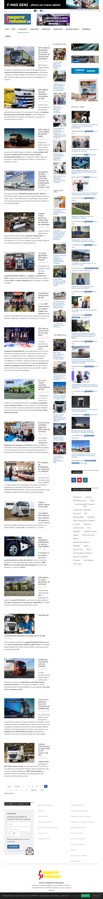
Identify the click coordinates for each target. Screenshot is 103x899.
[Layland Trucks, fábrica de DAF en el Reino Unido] (19, 222)
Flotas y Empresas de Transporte (84, 521)
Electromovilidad (78, 517)
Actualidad (22, 29)
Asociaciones (77, 497)
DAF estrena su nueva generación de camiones (44, 580)
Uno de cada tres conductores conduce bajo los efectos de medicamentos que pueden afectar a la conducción (59, 133)
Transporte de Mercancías (14, 701)
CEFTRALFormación (79, 501)
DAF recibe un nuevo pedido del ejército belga (44, 132)
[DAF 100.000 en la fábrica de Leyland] (19, 753)
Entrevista (88, 291)
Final (42, 790)
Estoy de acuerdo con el (18, 840)
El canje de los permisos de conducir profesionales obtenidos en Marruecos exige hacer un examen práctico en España (84, 335)
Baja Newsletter (76, 861)
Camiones (88, 497)
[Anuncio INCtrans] (68, 20)
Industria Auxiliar (72, 29)
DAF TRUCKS (10, 49)
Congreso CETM (43, 839)
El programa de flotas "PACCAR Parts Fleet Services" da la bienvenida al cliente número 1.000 (43, 179)
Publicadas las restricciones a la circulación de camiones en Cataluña (83, 240)
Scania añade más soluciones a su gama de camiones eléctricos (85, 410)
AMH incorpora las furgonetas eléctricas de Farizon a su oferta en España (59, 179)
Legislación (34, 29)
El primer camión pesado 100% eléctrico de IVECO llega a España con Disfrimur (59, 418)
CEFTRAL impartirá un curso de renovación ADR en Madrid (59, 212)
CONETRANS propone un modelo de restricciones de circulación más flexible (59, 282)
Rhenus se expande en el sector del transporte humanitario (57, 109)
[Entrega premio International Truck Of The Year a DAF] (19, 337)
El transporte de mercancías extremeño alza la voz (84, 310)
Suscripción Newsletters (78, 828)
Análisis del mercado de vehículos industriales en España (82, 217)
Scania (88, 549)
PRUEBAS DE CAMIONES (91, 268)
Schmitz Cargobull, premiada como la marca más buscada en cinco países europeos (83, 455)
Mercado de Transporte (45, 805)
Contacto (29, 11)
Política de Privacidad (77, 844)
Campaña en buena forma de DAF (43, 295)
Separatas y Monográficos (79, 811)
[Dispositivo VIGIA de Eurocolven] (19, 546)
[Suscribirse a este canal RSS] (49, 45)
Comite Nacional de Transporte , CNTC (85, 505)
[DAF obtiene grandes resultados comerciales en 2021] (19, 98)
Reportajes (46, 29)
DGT (85, 513)
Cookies (73, 850)
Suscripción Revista (77, 833)
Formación (76, 524)
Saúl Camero (93, 177)
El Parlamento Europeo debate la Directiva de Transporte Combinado (83, 431)
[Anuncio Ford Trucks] (51, 4)
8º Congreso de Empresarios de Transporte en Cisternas (43, 466)
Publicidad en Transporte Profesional (82, 822)
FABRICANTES (10, 661)
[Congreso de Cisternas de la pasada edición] (19, 471)
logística (76, 535)
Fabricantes (58, 29)
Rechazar (96, 896)
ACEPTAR (85, 896)
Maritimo (76, 539)
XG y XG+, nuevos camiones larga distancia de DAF (44, 384)
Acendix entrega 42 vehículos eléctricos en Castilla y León (59, 397)
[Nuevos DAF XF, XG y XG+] (19, 586)
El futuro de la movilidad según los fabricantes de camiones (44, 427)
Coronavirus (77, 513)
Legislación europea (90, 531)
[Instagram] (85, 480)
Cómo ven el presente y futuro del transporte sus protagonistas (44, 704)
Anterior (17, 786)
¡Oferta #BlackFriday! (77, 805)
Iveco (89, 528)
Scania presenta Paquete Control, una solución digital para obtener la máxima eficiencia (84, 172)
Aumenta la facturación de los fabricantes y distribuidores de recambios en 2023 (85, 193)
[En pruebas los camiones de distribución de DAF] (19, 56)
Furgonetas (87, 524)
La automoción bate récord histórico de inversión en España (58, 65)
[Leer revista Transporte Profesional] (85, 90)
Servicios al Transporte (80, 557)
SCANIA (87, 177)
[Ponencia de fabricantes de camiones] (19, 431)
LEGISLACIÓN (88, 131)
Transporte (76, 560)
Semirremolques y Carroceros (82, 553)
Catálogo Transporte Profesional (81, 816)
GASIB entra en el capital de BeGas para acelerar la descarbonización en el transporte (59, 87)
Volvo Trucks (77, 564)
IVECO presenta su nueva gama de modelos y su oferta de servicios (59, 377)
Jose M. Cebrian (85, 317)
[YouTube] (79, 480)
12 (26, 790)
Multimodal (86, 29)
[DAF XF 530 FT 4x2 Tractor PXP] (19, 511)
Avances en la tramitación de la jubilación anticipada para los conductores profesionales (85, 126)
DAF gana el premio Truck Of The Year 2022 (43, 331)
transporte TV (42, 833)
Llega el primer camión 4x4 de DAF (44, 504)
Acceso (24, 11)
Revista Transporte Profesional (48, 828)
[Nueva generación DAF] (19, 262)
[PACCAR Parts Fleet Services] (19, 181)
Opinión (7, 36)
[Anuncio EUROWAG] (85, 59)
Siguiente (34, 790)
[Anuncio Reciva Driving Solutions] (85, 47)
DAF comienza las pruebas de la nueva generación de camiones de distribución (44, 53)
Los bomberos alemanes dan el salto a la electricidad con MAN (58, 459)
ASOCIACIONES (89, 198)
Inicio (7, 29)
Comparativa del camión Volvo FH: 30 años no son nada (84, 264)
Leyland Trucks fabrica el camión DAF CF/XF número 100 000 (44, 749)
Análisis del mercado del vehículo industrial (43, 662)
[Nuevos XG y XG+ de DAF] (19, 389)
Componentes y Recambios (14, 539)
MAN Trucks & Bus (88, 535)
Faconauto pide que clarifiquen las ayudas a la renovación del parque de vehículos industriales (84, 361)
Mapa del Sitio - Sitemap (78, 856)
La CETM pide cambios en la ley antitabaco (58, 325)
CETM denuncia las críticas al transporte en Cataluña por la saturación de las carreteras (59, 259)
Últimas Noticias (43, 816)
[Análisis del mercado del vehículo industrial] (19, 668)
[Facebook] (73, 480)
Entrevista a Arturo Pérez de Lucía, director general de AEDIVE (83, 287)
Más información (74, 896)
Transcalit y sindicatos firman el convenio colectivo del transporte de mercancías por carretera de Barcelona (59, 234)
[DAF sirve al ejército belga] (19, 138)
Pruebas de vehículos (45, 822)
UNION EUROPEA (89, 435)
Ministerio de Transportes (81, 542)
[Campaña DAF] (19, 302)
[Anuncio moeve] (85, 71)
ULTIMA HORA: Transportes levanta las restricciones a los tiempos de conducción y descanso (85, 386)
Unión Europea (88, 560)
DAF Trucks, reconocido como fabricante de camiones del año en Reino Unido (59, 356)
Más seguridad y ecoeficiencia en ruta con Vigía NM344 (43, 542)
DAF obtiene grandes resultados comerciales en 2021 (43, 94)
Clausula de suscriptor (78, 839)
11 (21, 790)
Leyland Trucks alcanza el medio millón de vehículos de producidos (44, 219)
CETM (13, 29)
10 (16, 790)
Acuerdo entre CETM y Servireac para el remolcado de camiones (84, 150)
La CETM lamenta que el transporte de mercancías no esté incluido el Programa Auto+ (59, 304)
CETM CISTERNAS (11, 424)
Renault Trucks (78, 549)
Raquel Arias (92, 154)
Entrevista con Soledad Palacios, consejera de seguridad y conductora (59, 157)
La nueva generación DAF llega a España (43, 256)
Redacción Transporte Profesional (81, 270)
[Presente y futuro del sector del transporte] (19, 708)
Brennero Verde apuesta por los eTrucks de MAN (58, 438)
